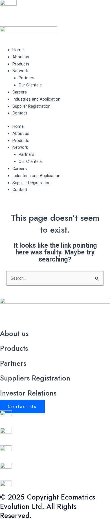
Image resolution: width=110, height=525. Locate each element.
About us (20, 56)
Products (20, 64)
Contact (19, 113)
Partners (26, 77)
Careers (19, 92)
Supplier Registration (31, 106)
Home (18, 49)
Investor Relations (28, 393)
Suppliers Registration (35, 378)
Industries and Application (36, 99)
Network (20, 70)
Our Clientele (30, 85)
